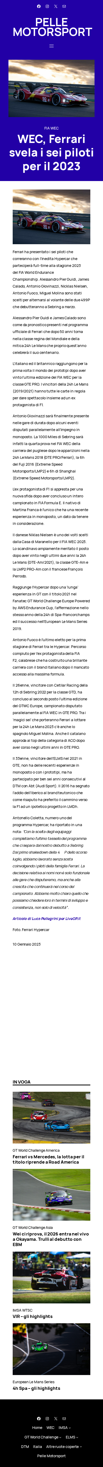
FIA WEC (51, 128)
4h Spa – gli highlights (36, 1388)
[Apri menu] (51, 46)
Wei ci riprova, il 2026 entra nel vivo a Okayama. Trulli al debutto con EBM (51, 1239)
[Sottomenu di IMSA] (70, 1428)
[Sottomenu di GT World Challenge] (60, 1437)
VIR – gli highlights (33, 1316)
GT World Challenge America (36, 1150)
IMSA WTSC (22, 1310)
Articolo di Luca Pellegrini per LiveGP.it (47, 918)
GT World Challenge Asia (33, 1227)
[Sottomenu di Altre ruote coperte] (81, 1446)
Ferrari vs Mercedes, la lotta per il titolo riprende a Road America (48, 1159)
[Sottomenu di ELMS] (77, 1437)
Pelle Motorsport (52, 26)
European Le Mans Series (33, 1381)
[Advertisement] (51, 1019)
